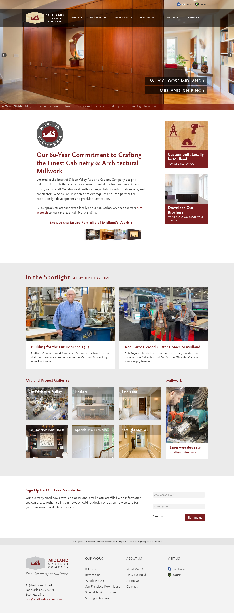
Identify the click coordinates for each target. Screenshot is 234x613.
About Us (132, 581)
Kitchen (90, 569)
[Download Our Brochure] (186, 189)
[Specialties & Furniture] (93, 441)
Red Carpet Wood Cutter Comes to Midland (162, 347)
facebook (186, 4)
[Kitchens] (93, 403)
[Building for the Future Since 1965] (70, 316)
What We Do (135, 569)
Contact (132, 586)
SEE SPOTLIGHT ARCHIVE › (91, 278)
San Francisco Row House (47, 430)
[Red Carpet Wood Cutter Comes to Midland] (163, 316)
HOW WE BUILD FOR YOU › (181, 164)
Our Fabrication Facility (45, 392)
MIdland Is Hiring (180, 91)
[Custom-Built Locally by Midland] (186, 136)
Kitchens (81, 392)
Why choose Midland (175, 81)
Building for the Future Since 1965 (60, 347)
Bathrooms (129, 392)
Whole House (94, 581)
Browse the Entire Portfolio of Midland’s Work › (90, 223)
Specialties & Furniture (91, 430)
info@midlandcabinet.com (44, 599)
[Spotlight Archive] (140, 441)
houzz (203, 4)
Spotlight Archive (134, 430)
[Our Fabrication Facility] (47, 403)
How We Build (136, 575)
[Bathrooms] (140, 403)
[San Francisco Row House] (47, 441)
